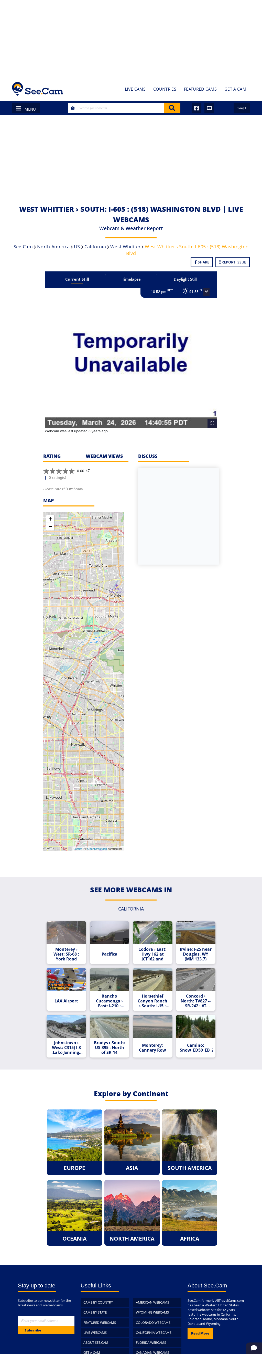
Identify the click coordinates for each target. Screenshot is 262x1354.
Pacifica (109, 954)
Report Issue (233, 262)
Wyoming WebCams (152, 1312)
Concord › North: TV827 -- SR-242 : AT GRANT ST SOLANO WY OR (196, 1001)
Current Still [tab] (77, 279)
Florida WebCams (151, 1342)
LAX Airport (66, 1001)
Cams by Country (98, 1302)
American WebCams (152, 1302)
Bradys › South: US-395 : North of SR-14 (109, 1047)
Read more (200, 1333)
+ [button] (50, 519)
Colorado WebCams (153, 1322)
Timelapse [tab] (131, 279)
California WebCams (153, 1332)
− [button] (50, 526)
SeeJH (241, 108)
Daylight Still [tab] (185, 279)
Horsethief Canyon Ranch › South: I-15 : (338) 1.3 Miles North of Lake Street (152, 1001)
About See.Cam (95, 1342)
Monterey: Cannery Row (152, 1048)
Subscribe (33, 1330)
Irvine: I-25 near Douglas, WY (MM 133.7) (196, 954)
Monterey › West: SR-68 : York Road (66, 954)
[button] (206, 292)
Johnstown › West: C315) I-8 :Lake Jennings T (66, 1047)
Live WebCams (95, 1332)
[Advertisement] (131, 38)
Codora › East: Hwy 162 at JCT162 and (152, 954)
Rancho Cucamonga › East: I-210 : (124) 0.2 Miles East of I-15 (109, 1001)
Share (203, 262)
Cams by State (95, 1312)
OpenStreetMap (97, 849)
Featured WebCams (99, 1322)
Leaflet (78, 849)
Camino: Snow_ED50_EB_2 (196, 1048)
